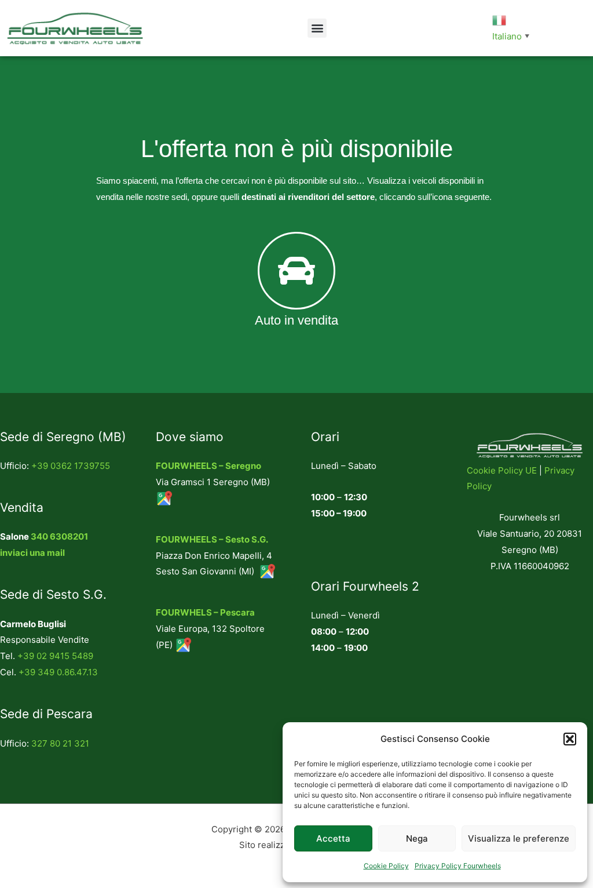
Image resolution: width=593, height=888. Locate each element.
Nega (417, 838)
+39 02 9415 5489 (55, 655)
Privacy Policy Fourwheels (458, 865)
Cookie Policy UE (502, 470)
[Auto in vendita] (296, 271)
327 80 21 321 (60, 743)
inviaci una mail (32, 552)
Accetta (333, 838)
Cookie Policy (386, 865)
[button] (570, 739)
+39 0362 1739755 (70, 465)
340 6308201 (59, 536)
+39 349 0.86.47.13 (58, 672)
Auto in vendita (296, 320)
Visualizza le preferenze (518, 838)
